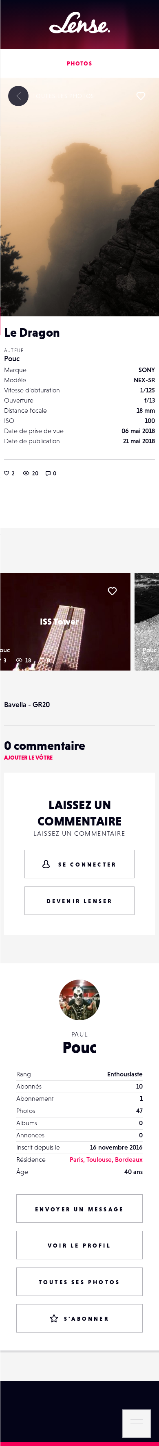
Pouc (12, 358)
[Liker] (140, 96)
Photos (79, 63)
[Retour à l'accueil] (79, 22)
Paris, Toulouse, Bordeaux (106, 1159)
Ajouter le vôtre (28, 757)
